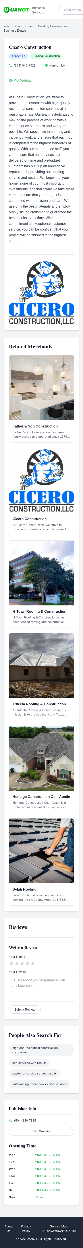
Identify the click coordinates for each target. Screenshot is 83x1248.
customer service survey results (34, 1073)
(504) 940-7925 (25, 65)
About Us (8, 1229)
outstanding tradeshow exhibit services (39, 1084)
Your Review (17, 971)
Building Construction (53, 26)
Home (27, 26)
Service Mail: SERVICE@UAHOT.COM (59, 1229)
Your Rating (17, 956)
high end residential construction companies (35, 1050)
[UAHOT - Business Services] (16, 10)
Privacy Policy (26, 1229)
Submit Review (24, 1009)
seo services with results (29, 1063)
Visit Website (23, 80)
